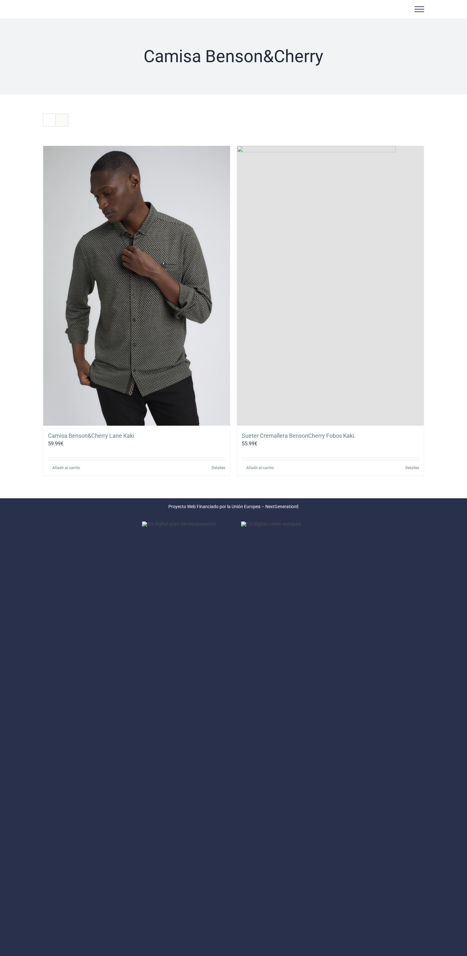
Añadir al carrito (66, 468)
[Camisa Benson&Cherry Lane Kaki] (136, 286)
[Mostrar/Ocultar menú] (419, 9)
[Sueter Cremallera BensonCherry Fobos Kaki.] (330, 286)
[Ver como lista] (62, 120)
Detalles (218, 468)
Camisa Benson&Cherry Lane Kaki (91, 435)
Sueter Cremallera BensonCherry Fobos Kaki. (298, 435)
